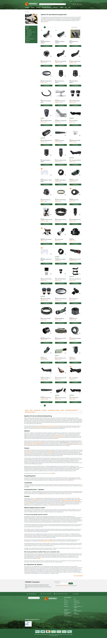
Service (71, 1)
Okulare (31, 410)
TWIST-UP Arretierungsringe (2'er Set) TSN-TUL (46, 100)
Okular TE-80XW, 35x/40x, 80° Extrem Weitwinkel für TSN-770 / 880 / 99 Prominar (46, 140)
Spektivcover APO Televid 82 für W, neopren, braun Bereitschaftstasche (46, 239)
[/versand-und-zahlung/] (37, 631)
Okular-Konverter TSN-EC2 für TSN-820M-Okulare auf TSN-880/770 (60, 219)
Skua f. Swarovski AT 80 (73, 397)
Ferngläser (27, 26)
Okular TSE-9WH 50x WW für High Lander (60, 278)
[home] (25, 11)
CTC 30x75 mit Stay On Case (46, 397)
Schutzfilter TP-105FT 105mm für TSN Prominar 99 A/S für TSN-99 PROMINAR (60, 199)
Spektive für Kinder (29, 33)
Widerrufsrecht (77, 602)
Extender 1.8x (71, 239)
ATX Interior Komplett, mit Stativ (46, 219)
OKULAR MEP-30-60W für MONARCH (45, 160)
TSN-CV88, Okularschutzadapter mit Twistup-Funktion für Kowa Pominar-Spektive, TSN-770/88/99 (75, 338)
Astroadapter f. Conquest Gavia (60, 120)
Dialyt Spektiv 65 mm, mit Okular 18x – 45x (75, 259)
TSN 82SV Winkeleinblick (59, 318)
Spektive (27, 28)
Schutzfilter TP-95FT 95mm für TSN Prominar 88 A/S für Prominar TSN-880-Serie (60, 298)
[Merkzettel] (75, 4)
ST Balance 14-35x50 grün (59, 41)
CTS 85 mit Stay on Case (59, 140)
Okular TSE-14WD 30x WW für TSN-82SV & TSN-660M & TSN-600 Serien (46, 120)
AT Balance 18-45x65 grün (45, 41)
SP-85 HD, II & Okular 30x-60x (74, 61)
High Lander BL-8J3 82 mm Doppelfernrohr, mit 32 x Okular (46, 298)
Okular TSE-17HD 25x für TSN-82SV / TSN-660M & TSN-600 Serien (60, 160)
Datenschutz (76, 600)
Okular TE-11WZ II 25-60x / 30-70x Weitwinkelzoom (75, 219)
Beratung (66, 602)
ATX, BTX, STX (56, 436)
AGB (75, 599)
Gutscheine (66, 606)
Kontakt (65, 604)
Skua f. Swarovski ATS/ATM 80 (75, 160)
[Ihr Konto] (73, 4)
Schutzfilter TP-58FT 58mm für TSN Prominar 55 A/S (46, 80)
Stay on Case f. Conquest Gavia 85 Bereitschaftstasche (60, 397)
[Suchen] (65, 4)
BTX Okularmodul (44, 358)
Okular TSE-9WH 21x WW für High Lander (74, 100)
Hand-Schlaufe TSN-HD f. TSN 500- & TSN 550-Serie (60, 377)
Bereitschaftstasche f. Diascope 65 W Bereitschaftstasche (46, 179)
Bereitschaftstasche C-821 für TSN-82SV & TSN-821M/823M (60, 338)
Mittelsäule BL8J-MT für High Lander (74, 140)
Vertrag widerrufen (67, 615)
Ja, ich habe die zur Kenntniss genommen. (66, 585)
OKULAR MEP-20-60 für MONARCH (59, 80)
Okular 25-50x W (72, 358)
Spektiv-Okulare (29, 29)
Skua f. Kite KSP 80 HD (73, 377)
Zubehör (27, 42)
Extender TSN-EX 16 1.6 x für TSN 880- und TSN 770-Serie (46, 61)
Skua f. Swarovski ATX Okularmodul (73, 298)
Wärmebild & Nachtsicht (29, 38)
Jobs (65, 599)
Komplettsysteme (29, 30)
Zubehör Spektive (29, 34)
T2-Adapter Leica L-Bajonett (60, 259)
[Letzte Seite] (55, 27)
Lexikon (75, 604)
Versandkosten (51, 634)
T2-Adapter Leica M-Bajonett (60, 179)
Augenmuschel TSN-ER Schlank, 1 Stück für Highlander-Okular (46, 278)
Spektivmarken (29, 35)
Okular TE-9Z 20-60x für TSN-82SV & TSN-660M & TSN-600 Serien (60, 358)
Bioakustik (27, 37)
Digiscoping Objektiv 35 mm (46, 338)
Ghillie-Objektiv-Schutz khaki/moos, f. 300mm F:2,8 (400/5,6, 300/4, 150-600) (74, 41)
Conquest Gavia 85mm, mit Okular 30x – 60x (45, 377)
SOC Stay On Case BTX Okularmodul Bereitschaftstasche (73, 179)
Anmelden (70, 583)
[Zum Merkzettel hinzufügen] (51, 36)
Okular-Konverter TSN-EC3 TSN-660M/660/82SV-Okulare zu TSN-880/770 (46, 318)
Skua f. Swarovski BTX (59, 239)
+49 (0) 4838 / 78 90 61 (79, 1)
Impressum (66, 600)
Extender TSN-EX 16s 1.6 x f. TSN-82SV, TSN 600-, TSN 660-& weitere (46, 199)
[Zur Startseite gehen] (31, 4)
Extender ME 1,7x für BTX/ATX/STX (73, 318)
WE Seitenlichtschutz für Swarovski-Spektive (73, 199)
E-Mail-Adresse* (57, 581)
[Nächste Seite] (53, 27)
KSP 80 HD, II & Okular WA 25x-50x (60, 61)
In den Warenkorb (46, 65)
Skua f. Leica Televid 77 (73, 120)
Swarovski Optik (50, 452)
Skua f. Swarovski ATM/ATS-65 (75, 278)
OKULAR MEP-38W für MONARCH (73, 80)
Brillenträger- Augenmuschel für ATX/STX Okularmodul (46, 259)
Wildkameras (28, 40)
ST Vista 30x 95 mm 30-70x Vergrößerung (60, 100)
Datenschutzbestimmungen (64, 585)
